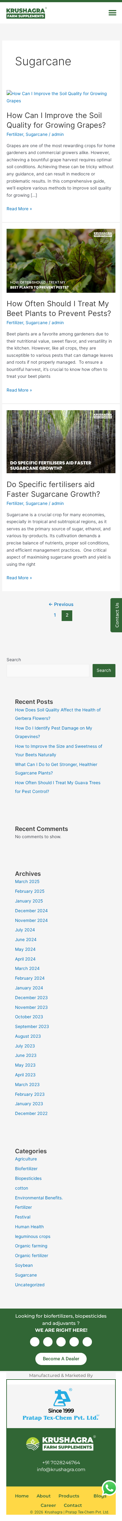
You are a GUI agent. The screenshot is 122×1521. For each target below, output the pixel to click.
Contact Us (117, 615)
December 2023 (31, 997)
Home (22, 1495)
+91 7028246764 (61, 1462)
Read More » (19, 208)
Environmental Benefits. (39, 1197)
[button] (112, 12)
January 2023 (29, 1103)
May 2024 (25, 949)
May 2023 (25, 1065)
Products (68, 1495)
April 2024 (25, 958)
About (44, 1495)
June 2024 (26, 939)
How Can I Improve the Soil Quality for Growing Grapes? (56, 120)
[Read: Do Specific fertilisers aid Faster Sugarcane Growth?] (61, 441)
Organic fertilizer (31, 1255)
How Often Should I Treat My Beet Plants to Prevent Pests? (59, 308)
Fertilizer (15, 134)
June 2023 (26, 1055)
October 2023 (29, 1016)
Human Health (29, 1226)
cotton (21, 1188)
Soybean (24, 1265)
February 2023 (30, 1094)
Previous (61, 604)
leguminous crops (32, 1236)
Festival (22, 1216)
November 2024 (31, 920)
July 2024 (25, 929)
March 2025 (27, 881)
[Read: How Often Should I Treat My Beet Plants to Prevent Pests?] (61, 260)
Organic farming (31, 1245)
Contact (73, 1505)
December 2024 (31, 910)
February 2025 (29, 891)
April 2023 (25, 1074)
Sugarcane (37, 134)
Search (14, 659)
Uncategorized (29, 1284)
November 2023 (31, 1007)
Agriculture (26, 1158)
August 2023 (28, 1036)
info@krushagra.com (61, 1469)
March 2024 (27, 968)
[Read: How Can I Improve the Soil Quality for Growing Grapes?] (61, 96)
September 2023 (32, 1026)
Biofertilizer (26, 1168)
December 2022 (31, 1113)
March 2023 (27, 1084)
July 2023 (25, 1045)
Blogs (100, 1495)
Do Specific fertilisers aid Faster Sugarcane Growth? (53, 489)
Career (48, 1505)
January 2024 (29, 987)
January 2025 (29, 900)
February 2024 (30, 978)
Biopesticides (28, 1178)
